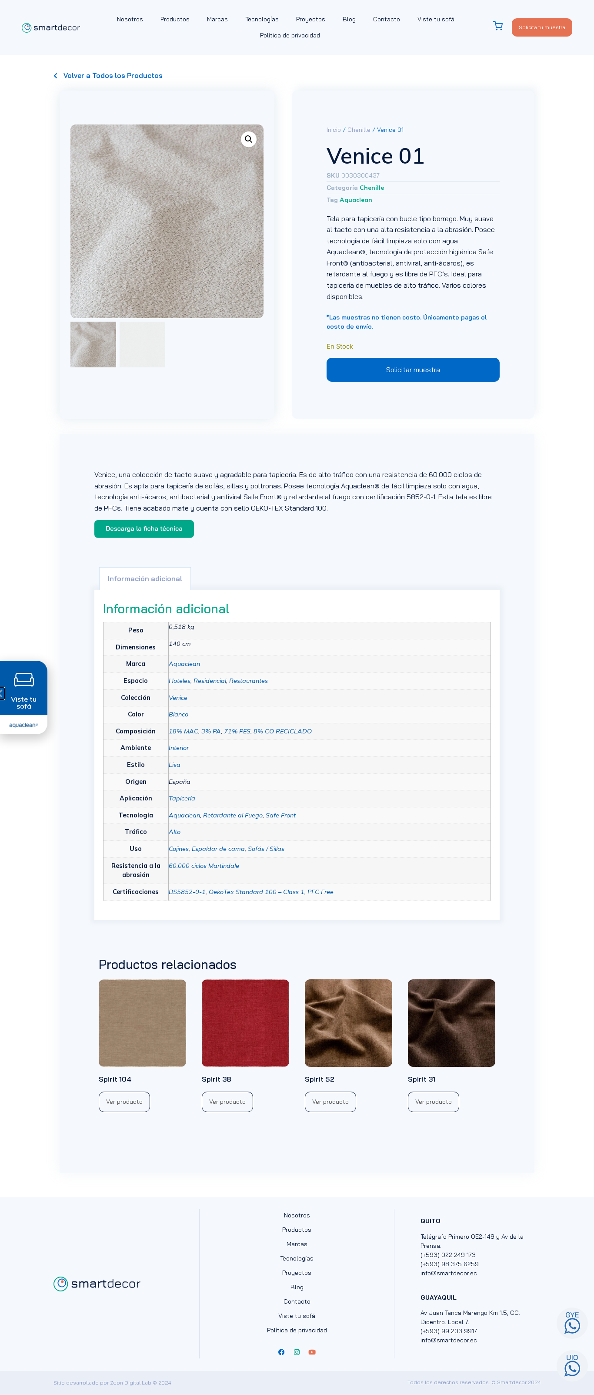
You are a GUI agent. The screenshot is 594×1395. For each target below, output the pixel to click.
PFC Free (320, 892)
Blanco (178, 714)
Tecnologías (262, 19)
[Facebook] (281, 1351)
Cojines (179, 849)
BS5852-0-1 (187, 892)
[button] (249, 139)
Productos (175, 19)
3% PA (211, 731)
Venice (178, 698)
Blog (349, 19)
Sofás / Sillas (266, 849)
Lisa (174, 765)
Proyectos (310, 19)
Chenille (358, 130)
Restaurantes (248, 681)
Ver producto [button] (330, 1102)
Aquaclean (356, 200)
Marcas (217, 19)
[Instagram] (297, 1351)
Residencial (210, 681)
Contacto (386, 19)
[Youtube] (312, 1351)
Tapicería (182, 798)
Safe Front (281, 815)
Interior (179, 748)
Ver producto (124, 1102)
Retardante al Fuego (233, 815)
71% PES (237, 731)
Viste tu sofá (435, 19)
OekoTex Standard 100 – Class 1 (256, 892)
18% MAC (183, 731)
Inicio (334, 130)
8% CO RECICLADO (283, 731)
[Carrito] (502, 25)
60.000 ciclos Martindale (204, 866)
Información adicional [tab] (145, 578)
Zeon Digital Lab (130, 1382)
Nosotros (130, 19)
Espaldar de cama (218, 849)
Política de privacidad (290, 35)
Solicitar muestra (413, 369)
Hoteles (179, 681)
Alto (174, 832)
